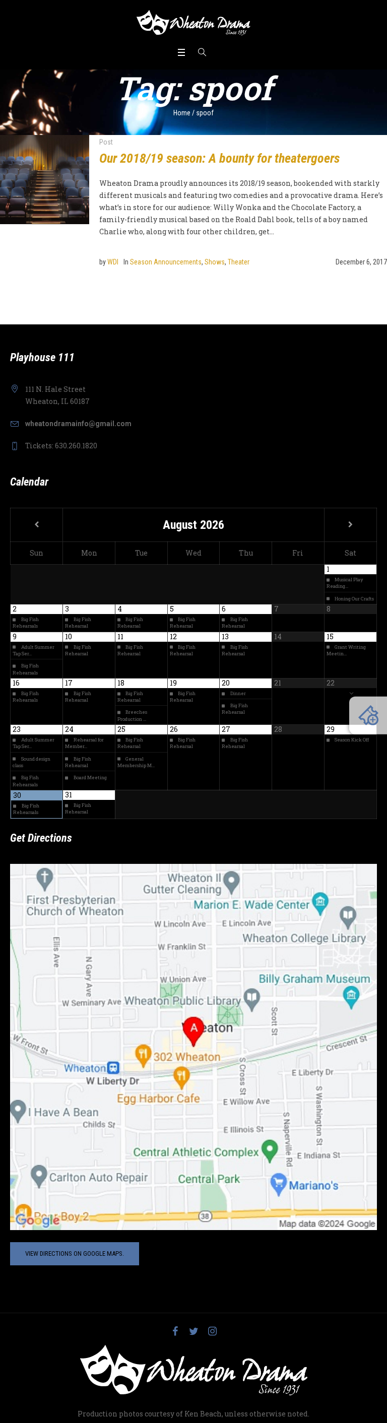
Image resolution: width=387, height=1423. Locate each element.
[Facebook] (175, 1331)
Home (181, 113)
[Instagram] (212, 1331)
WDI (112, 262)
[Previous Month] (36, 524)
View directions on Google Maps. (74, 1253)
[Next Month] (350, 524)
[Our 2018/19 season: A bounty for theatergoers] (44, 179)
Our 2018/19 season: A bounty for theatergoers (219, 158)
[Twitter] (193, 1331)
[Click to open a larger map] (193, 1046)
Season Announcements (166, 262)
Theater (238, 262)
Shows (215, 262)
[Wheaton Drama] (193, 22)
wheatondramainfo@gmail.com (78, 424)
